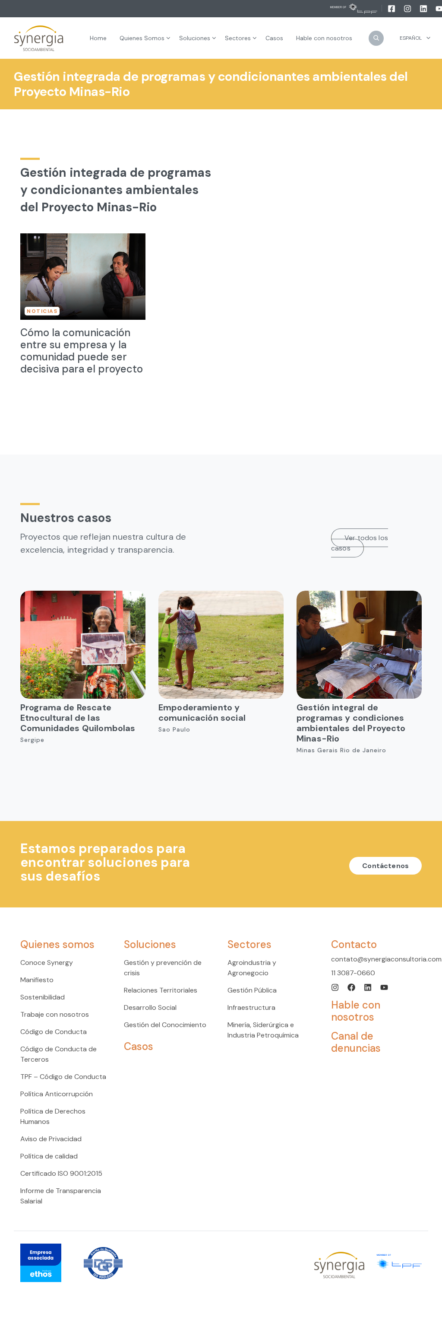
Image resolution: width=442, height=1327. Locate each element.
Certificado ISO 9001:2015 (61, 1173)
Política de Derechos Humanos (52, 1116)
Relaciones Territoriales (160, 990)
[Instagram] (408, 8)
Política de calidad (49, 1156)
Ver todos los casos (359, 543)
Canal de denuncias (356, 1042)
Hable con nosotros (355, 1011)
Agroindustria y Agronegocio (251, 967)
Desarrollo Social (150, 1007)
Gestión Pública (252, 990)
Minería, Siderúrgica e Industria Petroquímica (263, 1030)
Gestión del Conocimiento (165, 1024)
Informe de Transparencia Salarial (60, 1196)
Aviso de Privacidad (51, 1138)
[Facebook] (392, 8)
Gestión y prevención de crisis (163, 967)
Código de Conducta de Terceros (58, 1054)
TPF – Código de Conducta (63, 1076)
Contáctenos (385, 865)
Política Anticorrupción (56, 1093)
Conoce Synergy (46, 962)
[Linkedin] (424, 8)
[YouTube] (384, 986)
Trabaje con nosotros (54, 1014)
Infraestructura (251, 1007)
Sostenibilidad (42, 997)
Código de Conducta (53, 1031)
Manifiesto (37, 979)
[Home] (39, 38)
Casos (138, 1046)
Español (411, 38)
